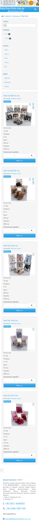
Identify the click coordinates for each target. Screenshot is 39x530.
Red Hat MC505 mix (12, 170)
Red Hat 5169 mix (11, 320)
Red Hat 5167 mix (11, 395)
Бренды (16, 16)
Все (6, 67)
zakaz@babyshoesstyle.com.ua (17, 518)
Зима (6, 50)
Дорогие (7, 78)
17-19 (7, 38)
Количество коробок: (11, 152)
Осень (7, 62)
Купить (20, 161)
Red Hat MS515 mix (12, 95)
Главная (7, 16)
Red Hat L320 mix (11, 245)
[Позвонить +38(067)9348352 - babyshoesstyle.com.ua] (19, 3)
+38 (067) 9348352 (15, 503)
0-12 (7, 34)
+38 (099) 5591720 (16, 508)
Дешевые (8, 82)
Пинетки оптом (16, 98)
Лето (6, 58)
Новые (7, 86)
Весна (7, 54)
